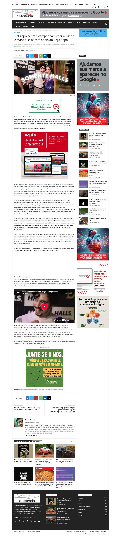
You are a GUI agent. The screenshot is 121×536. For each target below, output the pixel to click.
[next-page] (74, 441)
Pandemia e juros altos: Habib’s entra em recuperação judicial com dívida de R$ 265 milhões (44, 484)
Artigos (41, 22)
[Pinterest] (36, 56)
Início (15, 30)
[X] (101, 7)
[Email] (49, 56)
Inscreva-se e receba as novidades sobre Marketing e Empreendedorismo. (92, 33)
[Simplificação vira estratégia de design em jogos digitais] (83, 193)
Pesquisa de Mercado (84, 506)
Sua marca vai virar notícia (29, 4)
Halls (40, 389)
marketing (45, 389)
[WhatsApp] (104, 7)
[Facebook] (90, 7)
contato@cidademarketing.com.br (28, 517)
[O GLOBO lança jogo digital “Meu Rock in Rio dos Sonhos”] (23, 474)
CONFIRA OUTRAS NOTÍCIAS (23, 441)
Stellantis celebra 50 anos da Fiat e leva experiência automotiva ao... (97, 144)
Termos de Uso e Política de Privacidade (71, 4)
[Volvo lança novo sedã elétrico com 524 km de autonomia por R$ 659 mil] (65, 451)
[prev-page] (72, 441)
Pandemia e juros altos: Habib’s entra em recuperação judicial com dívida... (96, 173)
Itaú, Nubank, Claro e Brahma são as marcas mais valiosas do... (98, 183)
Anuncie (87, 4)
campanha (21, 389)
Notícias (32, 22)
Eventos (18, 26)
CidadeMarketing (21, 22)
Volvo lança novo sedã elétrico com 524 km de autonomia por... (96, 153)
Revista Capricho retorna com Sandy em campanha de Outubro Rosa (27, 409)
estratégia (28, 389)
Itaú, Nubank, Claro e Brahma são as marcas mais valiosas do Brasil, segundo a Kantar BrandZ (65, 485)
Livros (95, 22)
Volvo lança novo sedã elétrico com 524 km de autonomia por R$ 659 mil (65, 461)
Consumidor (81, 509)
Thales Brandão (20, 50)
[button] (106, 24)
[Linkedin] (96, 7)
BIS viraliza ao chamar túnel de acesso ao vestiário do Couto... (97, 210)
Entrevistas (86, 22)
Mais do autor (36, 441)
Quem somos (15, 4)
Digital (80, 501)
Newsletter (55, 4)
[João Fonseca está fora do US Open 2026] (83, 221)
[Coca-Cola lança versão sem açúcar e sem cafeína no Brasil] (23, 451)
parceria (52, 389)
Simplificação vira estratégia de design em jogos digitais (97, 191)
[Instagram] (93, 7)
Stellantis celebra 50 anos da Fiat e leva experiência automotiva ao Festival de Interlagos (43, 462)
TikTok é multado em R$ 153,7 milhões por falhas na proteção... (97, 201)
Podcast (69, 22)
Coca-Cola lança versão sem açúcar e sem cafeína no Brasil (23, 460)
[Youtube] (107, 7)
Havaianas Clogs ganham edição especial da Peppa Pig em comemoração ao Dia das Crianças (62, 410)
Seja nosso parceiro (45, 4)
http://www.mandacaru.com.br (32, 422)
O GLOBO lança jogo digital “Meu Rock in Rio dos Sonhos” (22, 483)
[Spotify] (98, 7)
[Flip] (54, 56)
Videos (78, 22)
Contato (93, 4)
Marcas (80, 515)
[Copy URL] (58, 56)
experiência (35, 389)
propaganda (59, 389)
